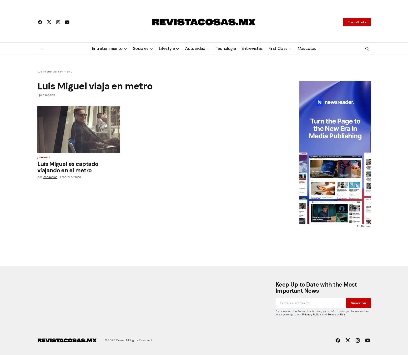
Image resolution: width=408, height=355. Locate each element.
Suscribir (358, 303)
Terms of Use (336, 314)
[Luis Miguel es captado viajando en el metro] (78, 129)
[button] (40, 48)
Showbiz (44, 158)
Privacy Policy (311, 314)
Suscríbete (357, 22)
